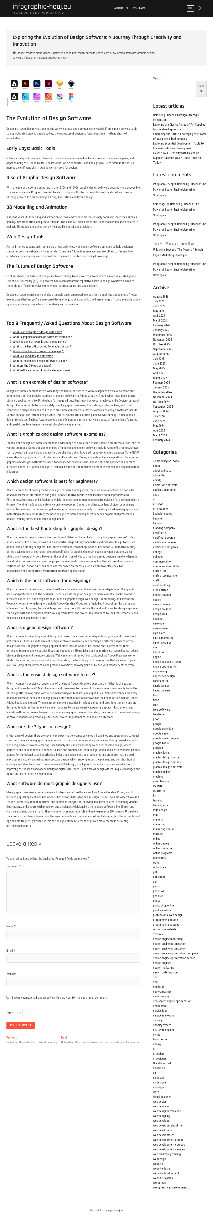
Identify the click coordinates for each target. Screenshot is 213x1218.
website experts (163, 1178)
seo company (161, 996)
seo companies (162, 991)
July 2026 (158, 301)
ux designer (160, 1082)
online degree (161, 843)
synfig (156, 1034)
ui (154, 1049)
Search (157, 78)
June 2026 (159, 306)
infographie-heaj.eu (41, 6)
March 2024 (160, 435)
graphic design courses (167, 762)
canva (99, 53)
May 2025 (159, 368)
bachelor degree (162, 514)
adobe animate (162, 470)
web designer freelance (167, 1111)
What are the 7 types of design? (32, 365)
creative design (162, 585)
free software (161, 709)
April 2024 (159, 430)
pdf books (159, 877)
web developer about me (168, 1125)
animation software (165, 485)
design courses (162, 609)
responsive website (165, 929)
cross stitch (160, 590)
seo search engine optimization (172, 1001)
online (156, 839)
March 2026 (160, 320)
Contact (139, 8)
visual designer (162, 1097)
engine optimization (165, 666)
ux (154, 1073)
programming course (165, 920)
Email (10, 950)
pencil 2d (158, 891)
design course (161, 604)
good (156, 719)
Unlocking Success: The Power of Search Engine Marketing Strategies (179, 189)
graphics (158, 776)
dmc (155, 647)
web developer (161, 1121)
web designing (161, 1116)
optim (156, 862)
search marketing (163, 967)
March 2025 (160, 378)
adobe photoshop (74, 53)
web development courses (169, 1144)
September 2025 (163, 349)
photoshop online (164, 905)
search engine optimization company (175, 953)
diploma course (162, 642)
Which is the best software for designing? (38, 351)
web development (164, 1135)
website (158, 1164)
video (156, 1092)
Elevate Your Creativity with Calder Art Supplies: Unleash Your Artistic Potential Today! (177, 157)
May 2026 (159, 311)
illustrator (30, 58)
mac (155, 815)
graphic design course (166, 757)
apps (156, 494)
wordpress (159, 1183)
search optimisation (165, 972)
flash (156, 700)
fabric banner (161, 686)
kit (154, 796)
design (157, 599)
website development (166, 1173)
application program (165, 490)
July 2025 (158, 359)
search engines (162, 963)
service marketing (164, 1015)
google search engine (166, 738)
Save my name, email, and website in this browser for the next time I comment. (59, 997)
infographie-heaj (163, 184)
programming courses (166, 924)
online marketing (163, 848)
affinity (157, 480)
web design (160, 1101)
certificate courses (164, 542)
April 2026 (159, 316)
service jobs (160, 1011)
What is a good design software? (33, 356)
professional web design (168, 915)
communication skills (166, 566)
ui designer (159, 1058)
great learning (161, 781)
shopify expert (162, 1025)
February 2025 (161, 383)
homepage (159, 204)
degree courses (162, 595)
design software (126, 53)
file (155, 695)
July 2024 (158, 416)
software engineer (164, 1030)
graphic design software (167, 767)
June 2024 (159, 421)
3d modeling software (166, 461)
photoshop (54, 58)
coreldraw (110, 53)
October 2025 (161, 344)
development (161, 628)
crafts (157, 580)
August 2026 (160, 296)
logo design (160, 810)
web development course (168, 1140)
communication (162, 561)
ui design (158, 1054)
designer (158, 619)
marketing (159, 824)
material (158, 834)
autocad (90, 53)
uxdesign (158, 1087)
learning (157, 800)
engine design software (167, 662)
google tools (161, 743)
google (157, 724)
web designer (161, 1106)
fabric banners (161, 690)
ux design (159, 1078)
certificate (159, 533)
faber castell (160, 681)
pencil (156, 886)
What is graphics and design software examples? (42, 337)
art (155, 499)
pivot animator (162, 910)
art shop (158, 504)
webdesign (159, 1159)
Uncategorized (162, 1063)
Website (11, 974)
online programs (162, 853)
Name (11, 926)
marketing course (163, 829)
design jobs (160, 614)
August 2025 (160, 354)
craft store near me (165, 575)
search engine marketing (168, 939)
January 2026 (161, 330)
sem (155, 977)
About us (121, 8)
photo (157, 901)
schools (158, 934)
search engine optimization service (174, 958)
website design (162, 1168)
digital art (159, 633)
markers (158, 819)
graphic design (161, 752)
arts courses (160, 509)
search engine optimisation (169, 944)
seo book (159, 987)
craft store (160, 571)
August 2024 (160, 411)
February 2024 (161, 440)
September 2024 (163, 406)
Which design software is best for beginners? (40, 342)
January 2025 (161, 387)
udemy (157, 1044)
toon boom (160, 1039)
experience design (164, 676)
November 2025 (162, 339)
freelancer (159, 714)
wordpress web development (170, 1187)
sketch (65, 58)
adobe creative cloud (29, 53)
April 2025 (159, 373)
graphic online (161, 772)
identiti (157, 786)
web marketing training (167, 1154)
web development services (169, 1149)
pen (155, 881)
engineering (160, 671)
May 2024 (159, 426)
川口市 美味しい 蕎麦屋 (172, 244)
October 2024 (161, 402)
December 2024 (162, 392)
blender (157, 523)
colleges (158, 557)
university (159, 1068)
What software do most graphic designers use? (41, 370)
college (157, 552)
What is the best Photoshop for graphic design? (42, 346)
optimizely (159, 867)
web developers (162, 1130)
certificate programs (165, 547)
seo (155, 982)
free (155, 705)
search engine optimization (169, 948)
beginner (158, 518)
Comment (13, 866)
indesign (42, 58)
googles (158, 748)
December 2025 (162, 335)
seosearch (159, 1006)
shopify (157, 1020)
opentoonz (160, 858)
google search (161, 733)
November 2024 (162, 397)
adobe (157, 466)
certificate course (164, 537)
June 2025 (159, 363)
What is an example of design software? (37, 332)
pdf (155, 872)
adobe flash (160, 475)
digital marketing (163, 638)
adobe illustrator (53, 53)
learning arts (160, 805)
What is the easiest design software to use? (40, 361)
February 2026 (161, 325)
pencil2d (158, 896)
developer (159, 623)
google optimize (163, 729)
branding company (164, 528)
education (159, 652)
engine (157, 657)
